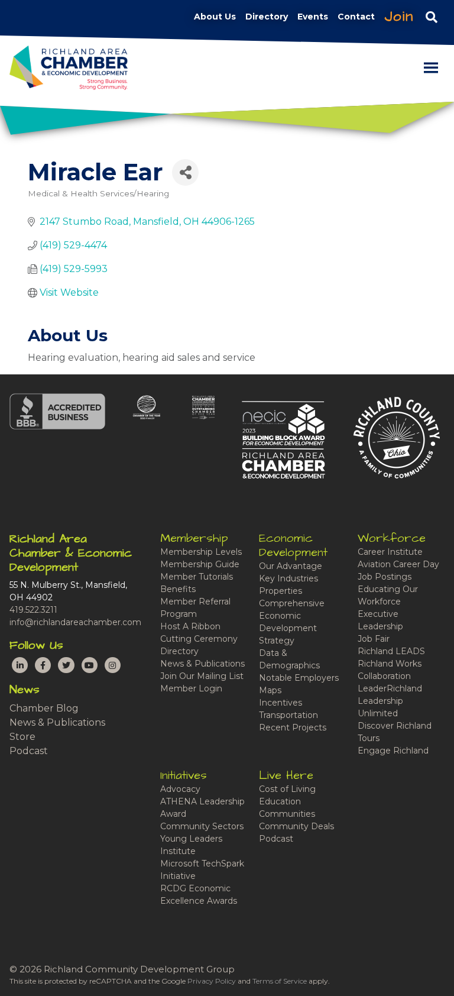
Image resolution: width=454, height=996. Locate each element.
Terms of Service (279, 980)
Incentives (280, 702)
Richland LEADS (391, 651)
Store (22, 736)
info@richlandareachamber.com (75, 622)
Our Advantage (290, 566)
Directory (179, 651)
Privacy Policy (211, 980)
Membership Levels (201, 551)
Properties (280, 591)
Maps (270, 690)
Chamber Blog (44, 708)
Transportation (288, 715)
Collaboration (384, 676)
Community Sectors (202, 826)
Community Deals (296, 826)
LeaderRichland (390, 688)
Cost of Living (287, 789)
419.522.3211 (33, 609)
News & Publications (57, 722)
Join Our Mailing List (202, 676)
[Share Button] (185, 172)
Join (399, 17)
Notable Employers (299, 677)
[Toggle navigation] (432, 16)
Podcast (28, 750)
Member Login (191, 688)
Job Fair (374, 638)
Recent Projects (292, 727)
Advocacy (180, 789)
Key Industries (288, 578)
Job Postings (384, 576)
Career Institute (390, 551)
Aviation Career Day (398, 564)
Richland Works (389, 663)
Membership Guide (199, 564)
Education (280, 801)
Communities (287, 814)
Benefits (178, 589)
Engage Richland (393, 750)
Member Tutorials (196, 576)
